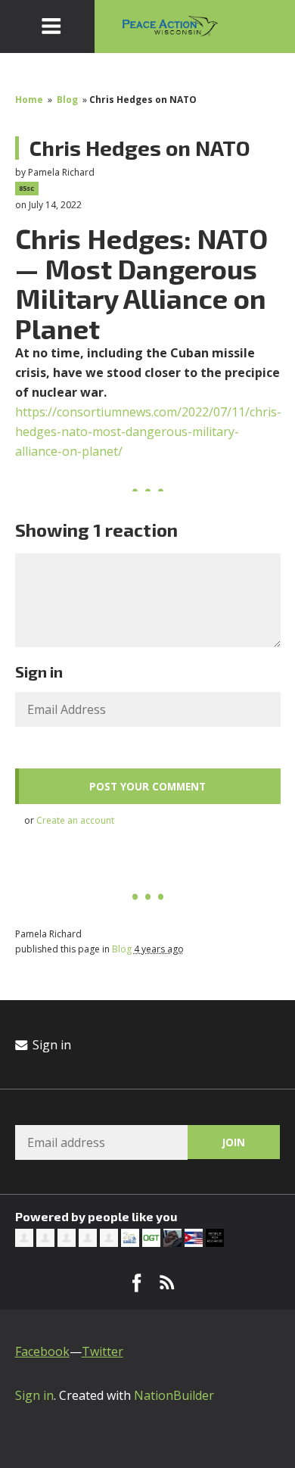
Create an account (75, 820)
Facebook (42, 1351)
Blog (67, 99)
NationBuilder (174, 1395)
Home (29, 99)
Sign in (50, 1044)
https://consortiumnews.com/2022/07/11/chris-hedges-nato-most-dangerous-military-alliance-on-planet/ (148, 432)
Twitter (102, 1351)
